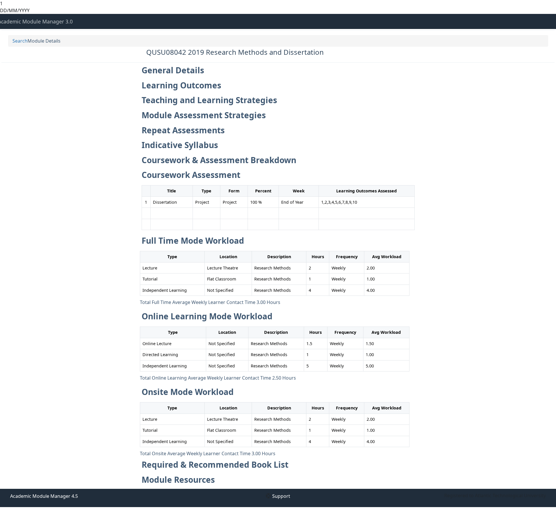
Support (281, 496)
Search (20, 41)
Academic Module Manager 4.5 (44, 496)
